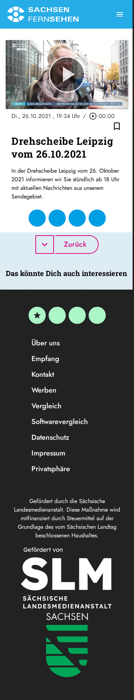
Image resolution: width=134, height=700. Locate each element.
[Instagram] (77, 315)
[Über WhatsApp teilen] (77, 218)
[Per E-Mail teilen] (97, 218)
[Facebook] (57, 315)
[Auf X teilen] (57, 218)
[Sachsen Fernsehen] (43, 14)
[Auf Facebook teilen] (37, 218)
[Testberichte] (37, 315)
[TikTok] (97, 315)
